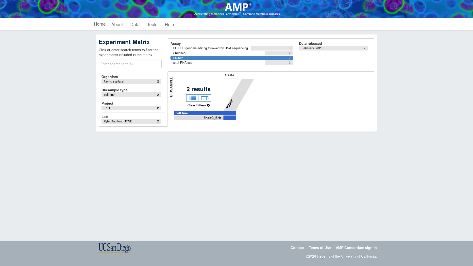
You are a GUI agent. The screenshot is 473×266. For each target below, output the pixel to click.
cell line (182, 113)
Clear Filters (197, 105)
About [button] (117, 24)
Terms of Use (320, 247)
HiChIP (229, 103)
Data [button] (135, 24)
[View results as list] (192, 98)
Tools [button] (152, 24)
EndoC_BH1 (212, 118)
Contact (297, 247)
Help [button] (169, 24)
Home (100, 23)
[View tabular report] (205, 98)
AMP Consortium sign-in (356, 247)
